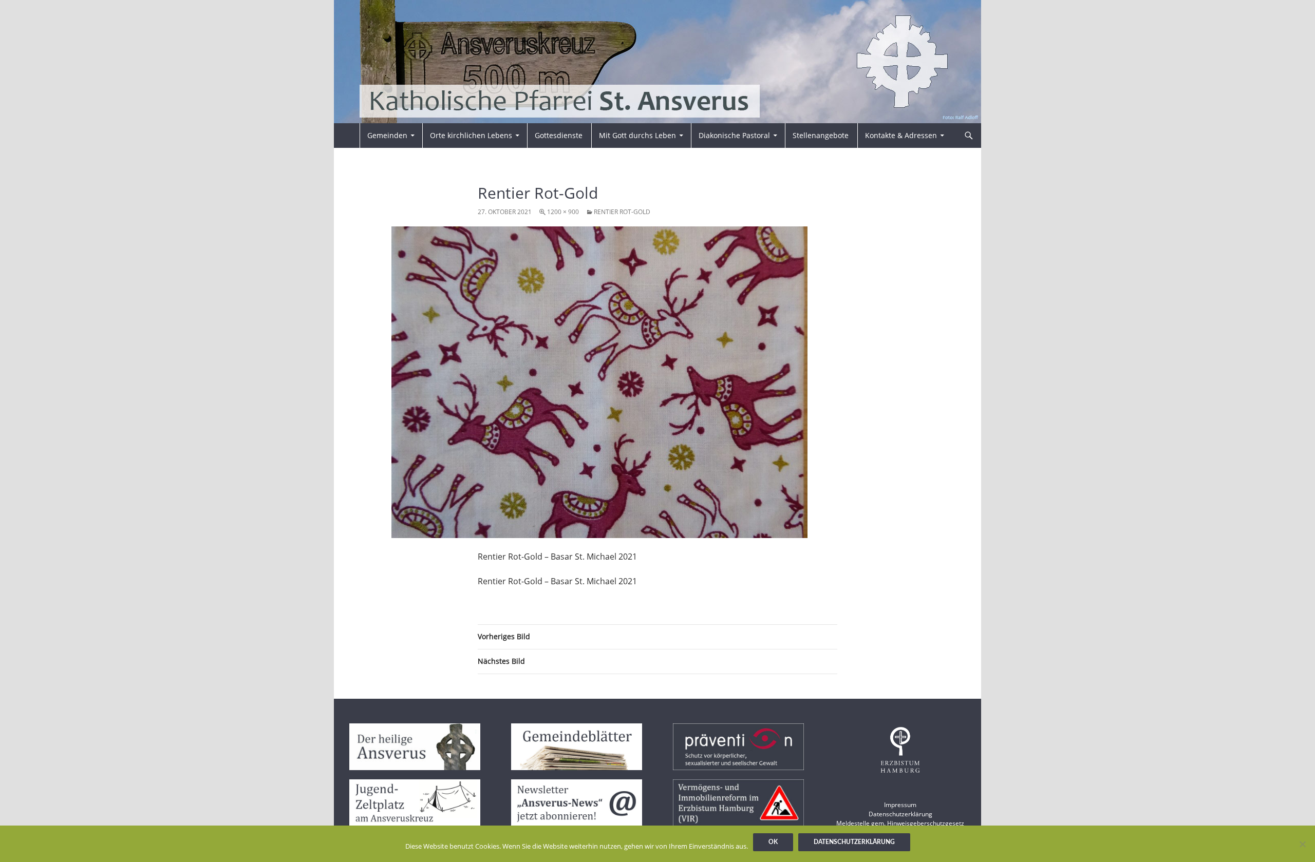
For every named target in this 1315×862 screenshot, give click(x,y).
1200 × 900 (563, 211)
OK (773, 842)
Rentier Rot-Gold (622, 211)
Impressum (900, 804)
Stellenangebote (821, 135)
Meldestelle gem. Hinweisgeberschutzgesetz (900, 823)
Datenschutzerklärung (900, 814)
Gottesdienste (559, 135)
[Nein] (1302, 844)
